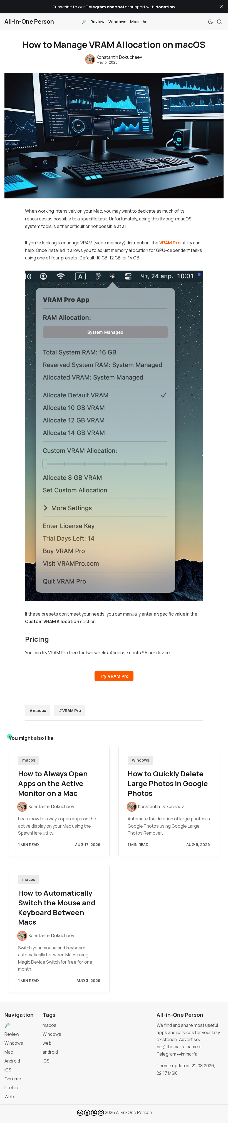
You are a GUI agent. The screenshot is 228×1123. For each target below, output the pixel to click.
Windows (117, 21)
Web (9, 1096)
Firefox (11, 1088)
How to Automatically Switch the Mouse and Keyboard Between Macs (56, 907)
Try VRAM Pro (114, 676)
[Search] (219, 22)
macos (28, 760)
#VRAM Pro (70, 710)
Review (97, 21)
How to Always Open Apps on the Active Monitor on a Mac (53, 783)
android (50, 1052)
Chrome (12, 1079)
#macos (37, 710)
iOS (7, 1070)
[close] (221, 6)
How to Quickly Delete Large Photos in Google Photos (168, 783)
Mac (134, 21)
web (47, 1043)
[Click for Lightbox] (114, 436)
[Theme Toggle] (210, 22)
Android (12, 1061)
